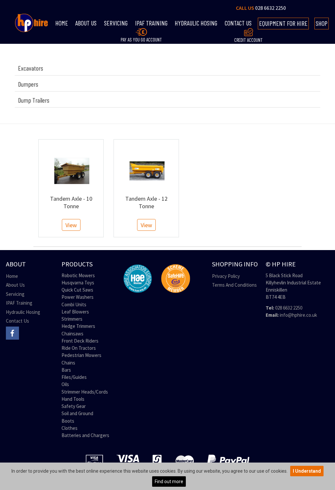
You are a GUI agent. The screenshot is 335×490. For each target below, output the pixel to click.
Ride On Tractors (79, 348)
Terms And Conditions (234, 285)
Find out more (169, 481)
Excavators (30, 68)
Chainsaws (72, 333)
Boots (68, 421)
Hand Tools (73, 399)
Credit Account (248, 40)
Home (61, 23)
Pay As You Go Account (141, 39)
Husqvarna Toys (78, 282)
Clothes (70, 428)
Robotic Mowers (78, 275)
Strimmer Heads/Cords (85, 392)
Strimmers (72, 319)
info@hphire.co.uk (298, 315)
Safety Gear (74, 406)
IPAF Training (19, 303)
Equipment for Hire (283, 23)
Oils (65, 384)
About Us (86, 23)
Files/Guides (74, 377)
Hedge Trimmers (78, 326)
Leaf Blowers (75, 312)
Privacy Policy (226, 276)
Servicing (116, 23)
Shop (321, 23)
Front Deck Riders (80, 341)
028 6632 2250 (270, 8)
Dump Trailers (33, 100)
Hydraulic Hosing (196, 23)
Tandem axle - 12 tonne (146, 202)
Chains (68, 363)
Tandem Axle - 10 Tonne (71, 202)
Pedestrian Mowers (81, 355)
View (71, 225)
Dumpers (28, 84)
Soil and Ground (77, 413)
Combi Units (74, 304)
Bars (66, 370)
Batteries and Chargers (85, 435)
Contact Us (17, 321)
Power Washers (78, 297)
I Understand (307, 471)
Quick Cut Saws (77, 290)
